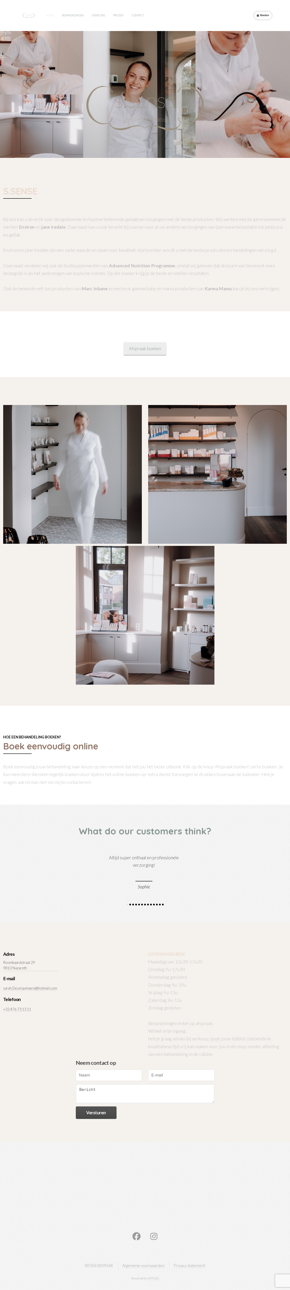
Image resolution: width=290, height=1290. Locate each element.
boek (215, 1038)
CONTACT (137, 15)
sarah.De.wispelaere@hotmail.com (30, 988)
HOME (50, 15)
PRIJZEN (118, 15)
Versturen (96, 1112)
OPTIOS (153, 1278)
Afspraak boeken (145, 348)
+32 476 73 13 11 (17, 1009)
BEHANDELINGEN (73, 15)
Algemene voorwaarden (143, 1265)
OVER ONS (98, 15)
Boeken (264, 15)
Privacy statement (189, 1265)
